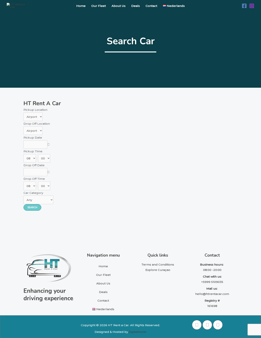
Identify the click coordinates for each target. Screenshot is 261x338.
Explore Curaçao (157, 270)
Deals (135, 6)
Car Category (33, 193)
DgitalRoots (137, 332)
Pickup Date (33, 137)
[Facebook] (244, 5)
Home (81, 6)
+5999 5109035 (212, 282)
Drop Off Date (34, 165)
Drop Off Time (34, 179)
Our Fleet (98, 6)
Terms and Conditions (157, 264)
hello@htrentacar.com (212, 294)
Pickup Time (33, 151)
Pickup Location (35, 110)
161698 (212, 306)
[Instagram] (251, 5)
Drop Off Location (37, 123)
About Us (119, 6)
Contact (151, 6)
